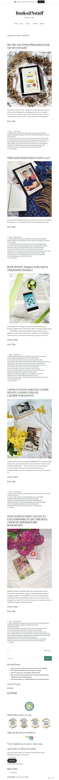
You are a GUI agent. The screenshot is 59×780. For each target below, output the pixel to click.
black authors (19, 365)
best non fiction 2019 (43, 138)
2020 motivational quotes (14, 244)
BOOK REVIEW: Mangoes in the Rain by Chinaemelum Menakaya (27, 268)
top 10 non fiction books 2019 (30, 145)
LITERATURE (47, 493)
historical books (34, 493)
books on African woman (33, 366)
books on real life (36, 368)
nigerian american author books (29, 377)
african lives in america (44, 361)
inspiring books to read (13, 252)
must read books (19, 143)
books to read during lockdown (21, 247)
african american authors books (14, 361)
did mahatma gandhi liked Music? (14, 498)
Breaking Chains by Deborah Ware (42, 635)
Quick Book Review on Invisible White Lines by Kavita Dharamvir (30, 679)
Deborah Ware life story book (14, 638)
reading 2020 (10, 145)
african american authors (37, 359)
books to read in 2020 (12, 141)
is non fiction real (43, 141)
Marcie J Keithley (11, 143)
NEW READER (21, 134)
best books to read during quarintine (37, 244)
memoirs (36, 375)
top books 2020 (40, 145)
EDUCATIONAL (35, 133)
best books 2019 (12, 138)
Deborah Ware (10, 637)
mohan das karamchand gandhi (25, 502)
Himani (10, 131)
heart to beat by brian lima (32, 251)
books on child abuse (26, 368)
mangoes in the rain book (37, 373)
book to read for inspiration (26, 631)
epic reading (20, 141)
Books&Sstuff (29, 13)
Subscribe (12, 760)
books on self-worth (33, 370)
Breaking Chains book (29, 635)
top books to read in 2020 (26, 256)
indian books (41, 493)
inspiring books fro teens (44, 251)
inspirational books (11, 640)
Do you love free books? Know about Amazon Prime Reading (29, 668)
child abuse (41, 370)
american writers (40, 363)
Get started (41, 1)
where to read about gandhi (35, 505)
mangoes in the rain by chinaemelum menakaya (18, 375)
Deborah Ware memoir (26, 638)
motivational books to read (25, 252)
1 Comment (11, 507)
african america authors (25, 359)
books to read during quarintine (36, 247)
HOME (16, 23)
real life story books (16, 379)
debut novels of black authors (14, 373)
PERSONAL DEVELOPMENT (37, 134)
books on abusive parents (21, 366)
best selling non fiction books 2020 (37, 140)
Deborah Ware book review (30, 637)
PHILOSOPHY (47, 134)
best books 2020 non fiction (31, 138)
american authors (11, 363)
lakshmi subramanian (27, 500)
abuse (10, 359)
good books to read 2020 (13, 251)
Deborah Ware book (19, 637)
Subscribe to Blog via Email (21, 748)
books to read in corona (23, 249)
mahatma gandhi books (12, 502)
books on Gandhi (12, 497)
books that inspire (46, 633)
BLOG (20, 23)
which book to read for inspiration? (37, 640)
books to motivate (11, 635)
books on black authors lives (14, 368)
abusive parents (15, 359)
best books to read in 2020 (13, 245)
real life (9, 379)
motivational (14, 134)
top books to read (11, 147)
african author (25, 361)
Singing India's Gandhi (33, 504)
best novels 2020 (24, 140)
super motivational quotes (13, 256)
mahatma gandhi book (37, 500)
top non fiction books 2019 (22, 147)
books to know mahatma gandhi (24, 497)
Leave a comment (13, 149)
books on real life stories (13, 370)
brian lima (31, 249)
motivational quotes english (38, 252)
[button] (12, 723)
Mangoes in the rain (26, 373)
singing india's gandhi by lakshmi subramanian (17, 505)
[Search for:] (24, 658)
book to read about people (13, 631)
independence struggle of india (14, 500)
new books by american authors (14, 377)
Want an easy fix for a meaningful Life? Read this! (25, 673)
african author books (34, 361)
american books (32, 363)
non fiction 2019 (35, 143)
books (47, 140)
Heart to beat (22, 251)
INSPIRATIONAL (42, 133)
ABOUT (27, 23)
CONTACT (42, 23)
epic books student (38, 249)
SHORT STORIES (34, 358)
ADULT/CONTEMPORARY (14, 623)
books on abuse (11, 366)
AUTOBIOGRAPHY (13, 133)
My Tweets (10, 688)
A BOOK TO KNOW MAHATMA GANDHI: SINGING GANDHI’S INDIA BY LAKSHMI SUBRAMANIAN (28, 392)
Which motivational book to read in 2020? (28, 157)
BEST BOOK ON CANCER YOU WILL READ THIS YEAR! (26, 670)
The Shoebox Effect (18, 145)
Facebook (12, 692)
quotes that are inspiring (39, 254)
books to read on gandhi (37, 497)
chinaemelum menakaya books (14, 372)
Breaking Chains (19, 635)
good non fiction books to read (31, 141)
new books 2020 (27, 143)
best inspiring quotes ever (26, 245)
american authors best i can (22, 363)
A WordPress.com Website (22, 777)
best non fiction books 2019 (13, 140)
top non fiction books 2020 (35, 147)
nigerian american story (43, 377)
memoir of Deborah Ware (22, 640)
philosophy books (44, 143)
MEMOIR (9, 134)
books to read (10, 247)
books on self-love (23, 370)
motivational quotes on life (27, 254)
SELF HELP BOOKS (11, 136)
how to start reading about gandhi (30, 498)
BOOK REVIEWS (20, 133)
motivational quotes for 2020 (13, 254)
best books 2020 (21, 138)
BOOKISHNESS (28, 133)
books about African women (39, 365)
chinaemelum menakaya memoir (29, 372)
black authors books (27, 365)
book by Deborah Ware (36, 630)
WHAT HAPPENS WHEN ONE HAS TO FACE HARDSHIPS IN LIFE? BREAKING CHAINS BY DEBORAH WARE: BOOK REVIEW (27, 521)
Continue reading (12, 340)
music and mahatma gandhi (39, 502)
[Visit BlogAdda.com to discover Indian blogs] (24, 744)
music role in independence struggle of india (17, 504)
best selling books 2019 (38, 245)
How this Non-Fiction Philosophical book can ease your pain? (28, 46)
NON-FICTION (27, 134)
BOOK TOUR (39, 623)
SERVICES (35, 23)
